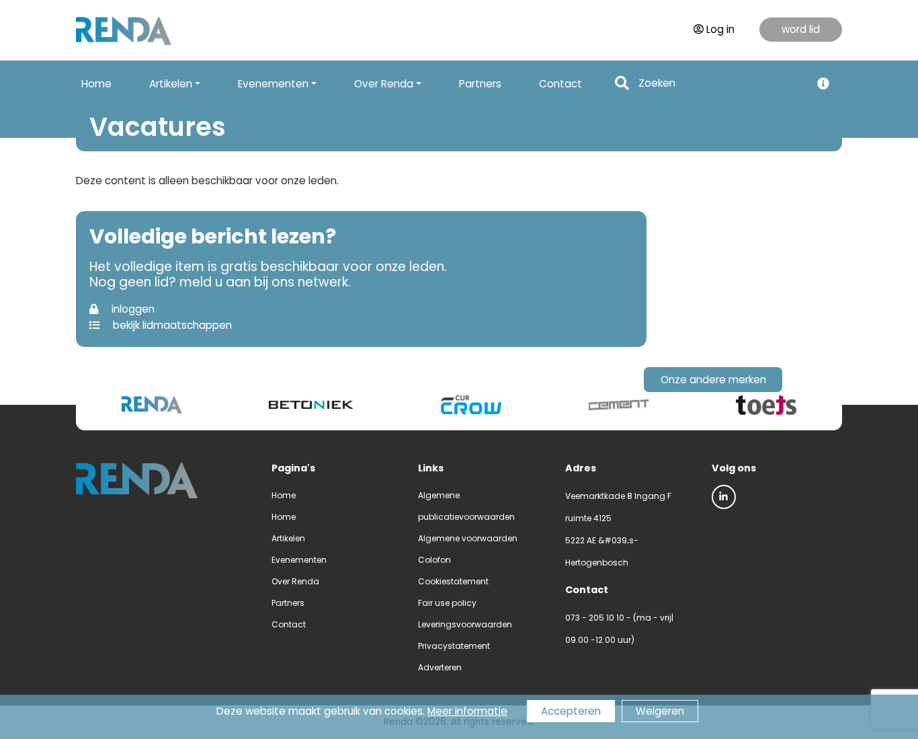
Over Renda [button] (383, 84)
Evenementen (299, 560)
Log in (720, 29)
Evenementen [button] (273, 84)
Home (96, 84)
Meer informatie (467, 711)
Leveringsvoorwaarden (465, 624)
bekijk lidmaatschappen (171, 325)
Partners (480, 84)
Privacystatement (454, 646)
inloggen (132, 309)
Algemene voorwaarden (467, 538)
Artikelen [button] (170, 84)
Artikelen (288, 538)
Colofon (434, 560)
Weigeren (660, 711)
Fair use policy (447, 603)
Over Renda (295, 581)
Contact (560, 84)
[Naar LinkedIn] (724, 497)
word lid (801, 29)
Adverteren (440, 667)
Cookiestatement (453, 581)
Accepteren (571, 711)
